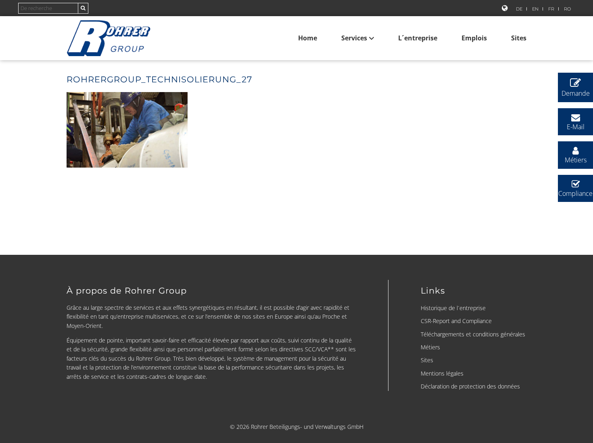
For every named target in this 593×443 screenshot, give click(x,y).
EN (535, 9)
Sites (518, 38)
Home (307, 38)
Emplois (474, 38)
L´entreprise (417, 38)
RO (567, 9)
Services (354, 38)
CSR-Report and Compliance (456, 321)
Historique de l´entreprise (453, 308)
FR (551, 9)
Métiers (430, 347)
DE (519, 9)
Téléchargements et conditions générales (473, 334)
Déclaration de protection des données (470, 386)
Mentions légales (442, 373)
